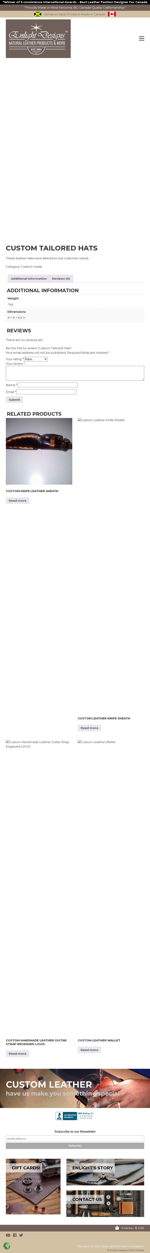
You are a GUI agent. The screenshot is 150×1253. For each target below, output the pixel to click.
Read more (17, 500)
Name (11, 385)
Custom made (31, 266)
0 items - (132, 1228)
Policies (140, 1250)
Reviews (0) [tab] (61, 278)
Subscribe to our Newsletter (75, 1131)
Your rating (15, 359)
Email (11, 392)
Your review (15, 363)
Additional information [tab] (29, 278)
